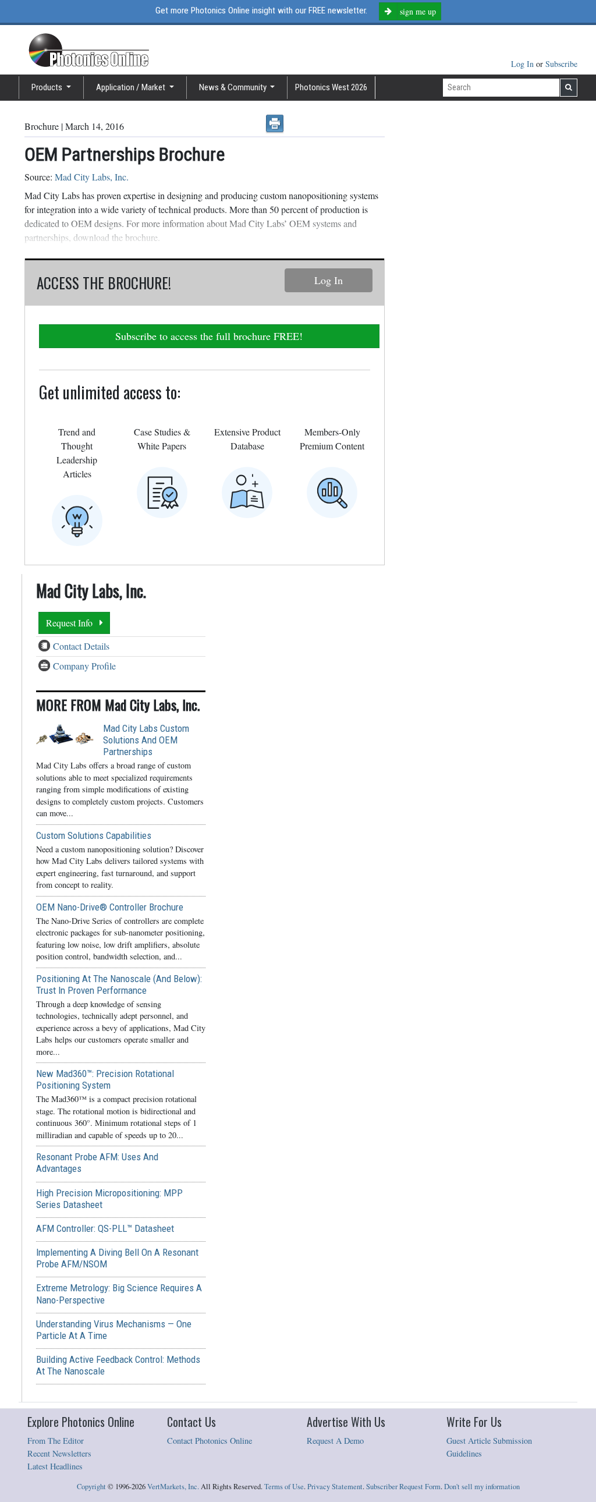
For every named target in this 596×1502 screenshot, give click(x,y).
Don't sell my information (482, 1487)
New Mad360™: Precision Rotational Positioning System (105, 1079)
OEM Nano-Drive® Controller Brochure (109, 907)
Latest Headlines (55, 1466)
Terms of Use (284, 1487)
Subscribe (561, 63)
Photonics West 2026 (331, 87)
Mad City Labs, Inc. (92, 177)
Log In (523, 63)
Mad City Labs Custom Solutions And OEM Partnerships (146, 739)
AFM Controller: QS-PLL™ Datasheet (105, 1228)
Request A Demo (335, 1440)
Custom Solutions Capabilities (93, 835)
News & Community (233, 87)
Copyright (91, 1487)
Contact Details (81, 646)
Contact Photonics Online (209, 1440)
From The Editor (55, 1440)
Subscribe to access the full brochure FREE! (209, 336)
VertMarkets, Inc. (173, 1487)
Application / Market (131, 87)
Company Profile (84, 666)
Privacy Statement (335, 1487)
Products (47, 87)
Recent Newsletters (59, 1453)
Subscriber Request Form (403, 1487)
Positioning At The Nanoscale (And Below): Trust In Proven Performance (119, 984)
